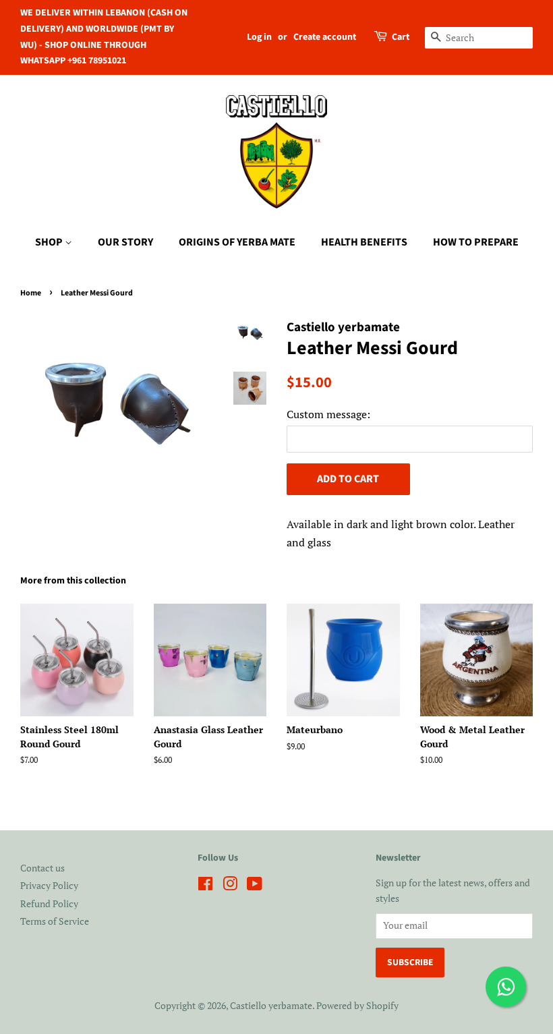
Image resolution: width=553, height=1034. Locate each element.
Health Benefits (364, 242)
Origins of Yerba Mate (237, 242)
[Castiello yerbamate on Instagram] (230, 886)
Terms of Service (54, 921)
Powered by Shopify (357, 1006)
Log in (259, 37)
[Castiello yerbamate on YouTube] (254, 886)
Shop (50, 242)
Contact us (42, 868)
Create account (324, 37)
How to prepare (476, 242)
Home (30, 293)
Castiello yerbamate (271, 1006)
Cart (400, 37)
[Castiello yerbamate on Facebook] (205, 886)
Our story (125, 242)
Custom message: (328, 414)
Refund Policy (49, 904)
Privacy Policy (49, 886)
